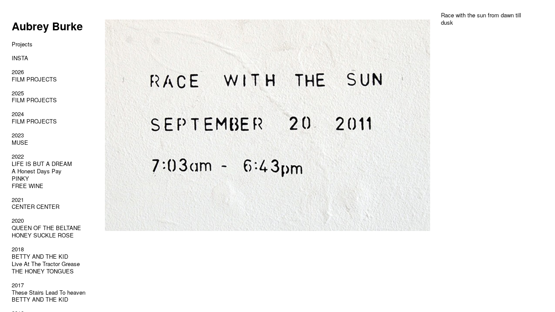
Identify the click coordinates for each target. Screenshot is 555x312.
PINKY (20, 178)
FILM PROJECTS (34, 79)
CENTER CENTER (35, 206)
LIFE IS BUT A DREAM (42, 163)
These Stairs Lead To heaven (48, 292)
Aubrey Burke (47, 26)
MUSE (20, 142)
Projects (22, 44)
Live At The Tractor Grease (46, 264)
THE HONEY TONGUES (43, 271)
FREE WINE (27, 186)
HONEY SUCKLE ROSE (43, 235)
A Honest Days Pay (37, 171)
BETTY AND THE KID (40, 256)
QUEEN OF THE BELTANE (46, 228)
